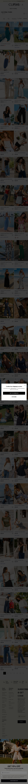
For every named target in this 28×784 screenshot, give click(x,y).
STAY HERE (14, 397)
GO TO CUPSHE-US (14, 393)
